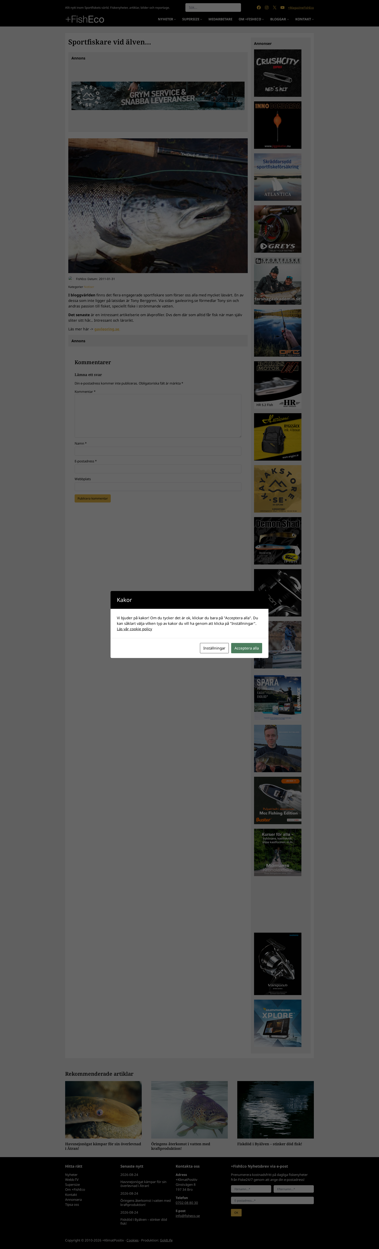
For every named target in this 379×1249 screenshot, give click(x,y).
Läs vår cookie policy (134, 628)
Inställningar (214, 648)
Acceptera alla (247, 648)
